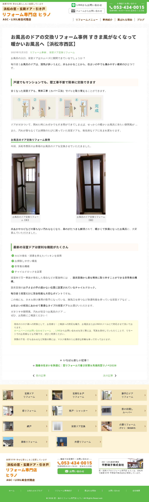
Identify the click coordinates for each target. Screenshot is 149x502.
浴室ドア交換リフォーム (62, 52)
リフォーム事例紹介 (63, 491)
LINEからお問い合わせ (89, 5)
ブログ (140, 19)
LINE (58, 330)
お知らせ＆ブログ (34, 491)
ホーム (12, 491)
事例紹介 (108, 19)
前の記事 (41, 375)
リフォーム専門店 (27, 472)
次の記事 (108, 375)
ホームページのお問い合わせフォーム (32, 330)
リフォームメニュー (87, 19)
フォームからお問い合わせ (89, 11)
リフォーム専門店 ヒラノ (26, 14)
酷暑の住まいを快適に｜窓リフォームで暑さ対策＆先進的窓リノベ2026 (76, 365)
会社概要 (136, 491)
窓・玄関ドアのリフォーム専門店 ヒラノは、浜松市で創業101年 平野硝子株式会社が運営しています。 (121, 472)
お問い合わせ (114, 491)
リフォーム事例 (38, 52)
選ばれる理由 (124, 19)
